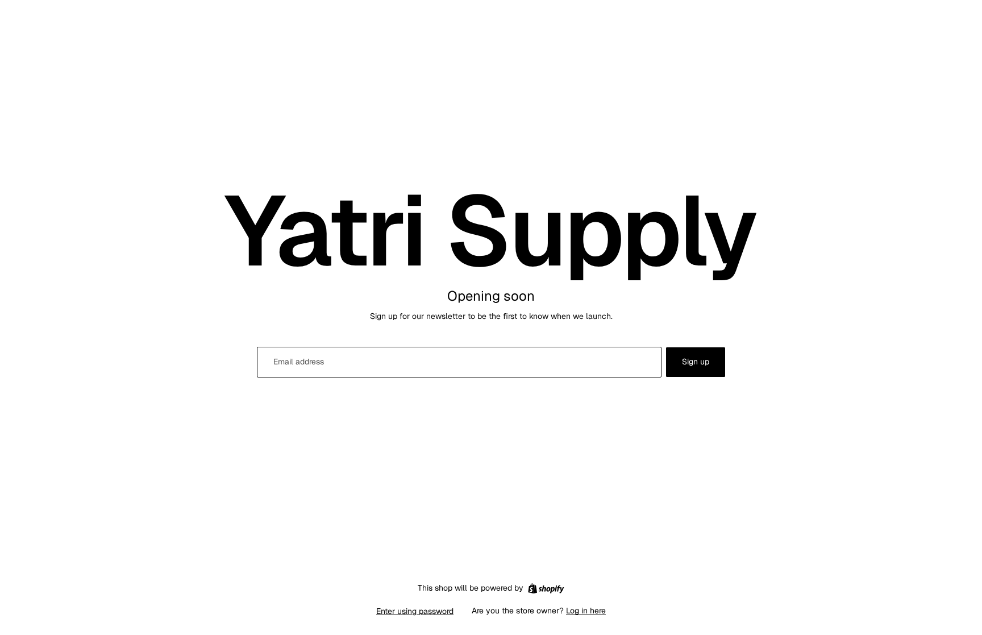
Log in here (586, 610)
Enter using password (414, 611)
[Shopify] (546, 588)
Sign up (695, 361)
